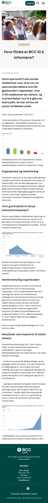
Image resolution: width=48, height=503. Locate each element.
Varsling (34, 494)
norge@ (22, 480)
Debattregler (25, 494)
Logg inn (30, 3)
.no (28, 480)
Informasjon (24, 44)
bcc (26, 480)
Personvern (15, 494)
